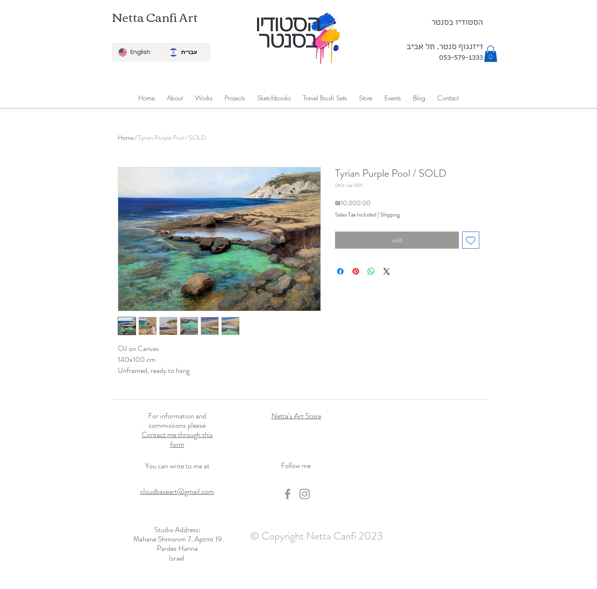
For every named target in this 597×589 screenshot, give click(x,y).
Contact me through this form (177, 439)
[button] (491, 53)
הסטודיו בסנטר (457, 23)
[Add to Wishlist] (470, 240)
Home (126, 137)
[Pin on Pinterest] (356, 271)
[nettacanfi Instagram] (304, 494)
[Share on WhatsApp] (371, 271)
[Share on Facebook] (340, 271)
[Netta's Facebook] (287, 494)
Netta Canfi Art (155, 17)
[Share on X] (387, 271)
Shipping (390, 215)
